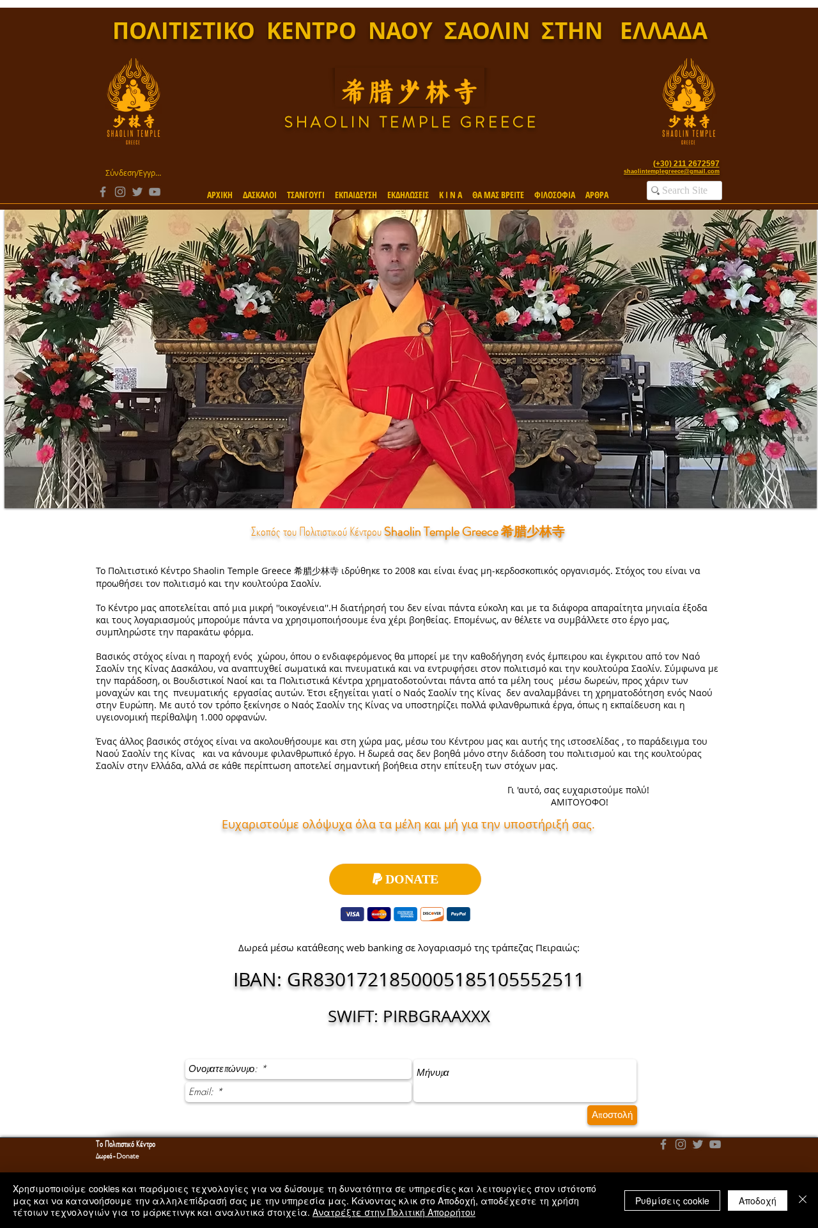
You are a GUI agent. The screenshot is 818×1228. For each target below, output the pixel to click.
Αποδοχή (757, 1200)
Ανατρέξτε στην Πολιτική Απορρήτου (394, 1212)
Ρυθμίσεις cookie (672, 1200)
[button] (260, 189)
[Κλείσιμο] (802, 1200)
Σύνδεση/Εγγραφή (133, 172)
